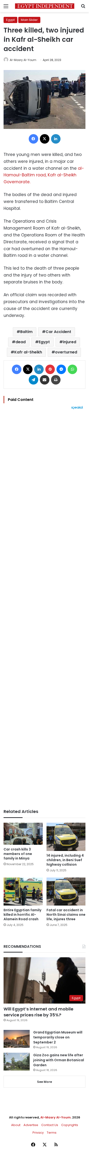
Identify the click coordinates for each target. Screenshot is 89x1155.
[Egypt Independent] (44, 6)
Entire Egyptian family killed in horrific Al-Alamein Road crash (22, 914)
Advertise (30, 1125)
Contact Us (49, 1125)
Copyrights (69, 1125)
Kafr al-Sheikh (28, 352)
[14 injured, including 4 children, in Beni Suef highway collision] (66, 837)
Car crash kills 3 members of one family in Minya (18, 854)
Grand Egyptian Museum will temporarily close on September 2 (57, 1037)
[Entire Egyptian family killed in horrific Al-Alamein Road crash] (23, 892)
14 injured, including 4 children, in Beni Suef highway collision (65, 860)
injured (69, 342)
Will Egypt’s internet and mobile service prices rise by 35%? (38, 1012)
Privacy (38, 1132)
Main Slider (29, 20)
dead (20, 342)
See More (44, 1082)
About (15, 1125)
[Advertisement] (44, 609)
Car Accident (58, 331)
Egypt (10, 20)
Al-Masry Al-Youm (23, 60)
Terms (51, 1132)
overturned (66, 352)
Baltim (26, 331)
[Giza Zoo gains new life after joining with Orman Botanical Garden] (17, 1061)
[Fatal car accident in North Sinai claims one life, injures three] (66, 892)
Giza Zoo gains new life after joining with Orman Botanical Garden (58, 1060)
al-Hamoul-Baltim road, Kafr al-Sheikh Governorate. (44, 175)
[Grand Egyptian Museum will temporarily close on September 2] (17, 1039)
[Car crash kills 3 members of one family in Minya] (23, 834)
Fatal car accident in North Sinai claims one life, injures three (66, 914)
